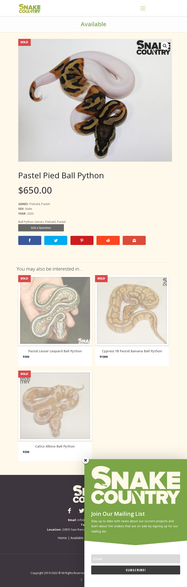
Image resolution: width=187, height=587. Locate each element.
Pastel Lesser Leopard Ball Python (55, 351)
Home (62, 538)
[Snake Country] (29, 8)
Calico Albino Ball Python (55, 446)
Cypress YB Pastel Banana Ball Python (132, 351)
